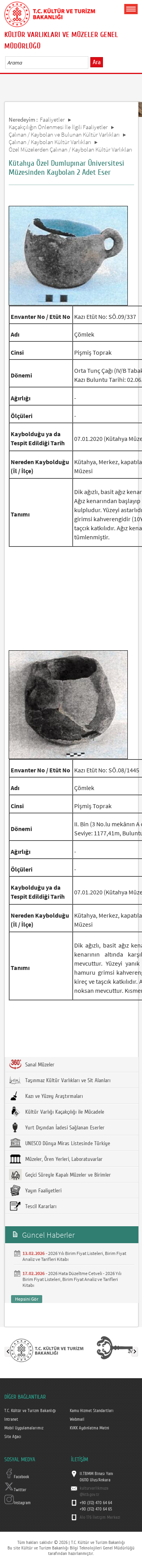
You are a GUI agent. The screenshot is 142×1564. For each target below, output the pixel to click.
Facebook (21, 1477)
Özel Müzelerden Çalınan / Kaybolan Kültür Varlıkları (70, 149)
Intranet (11, 1419)
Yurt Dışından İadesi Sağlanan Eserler (64, 1128)
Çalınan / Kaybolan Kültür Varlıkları (50, 142)
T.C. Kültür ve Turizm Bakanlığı (30, 1411)
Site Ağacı (12, 1436)
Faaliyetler (52, 119)
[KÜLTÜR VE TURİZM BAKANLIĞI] (46, 1350)
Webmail (77, 1419)
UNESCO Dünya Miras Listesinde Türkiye (67, 1143)
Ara (97, 62)
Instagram (22, 1503)
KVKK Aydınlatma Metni (89, 1428)
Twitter (20, 1490)
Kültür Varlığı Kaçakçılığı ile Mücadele (64, 1112)
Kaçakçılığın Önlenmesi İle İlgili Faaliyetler (58, 127)
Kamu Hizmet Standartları (92, 1411)
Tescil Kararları (40, 1206)
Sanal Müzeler (39, 1065)
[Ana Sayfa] (49, 13)
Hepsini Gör (26, 1299)
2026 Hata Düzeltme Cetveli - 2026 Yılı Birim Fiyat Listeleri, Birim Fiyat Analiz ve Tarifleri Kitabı (71, 1279)
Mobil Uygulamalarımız (23, 1428)
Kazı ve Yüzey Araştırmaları (53, 1096)
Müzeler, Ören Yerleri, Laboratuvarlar (63, 1159)
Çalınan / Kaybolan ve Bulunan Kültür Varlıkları (64, 134)
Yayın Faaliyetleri (43, 1191)
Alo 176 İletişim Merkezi (100, 1517)
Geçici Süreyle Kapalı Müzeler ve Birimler (67, 1175)
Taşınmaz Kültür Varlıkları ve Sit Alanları (67, 1080)
